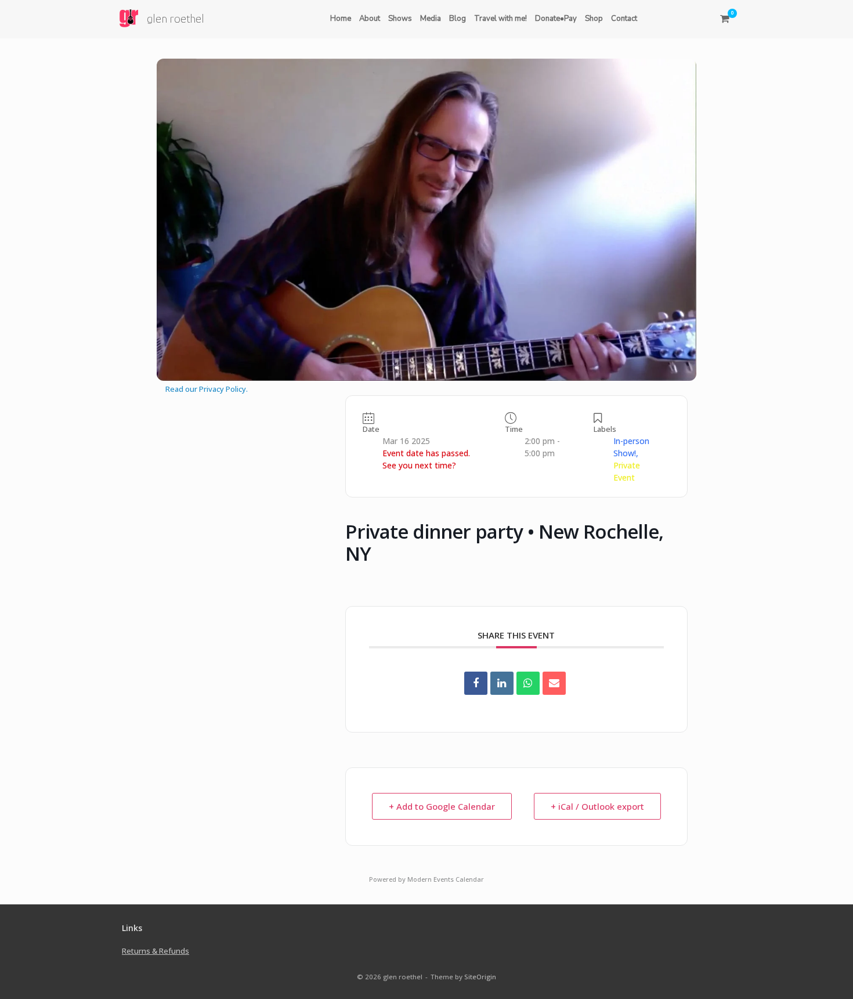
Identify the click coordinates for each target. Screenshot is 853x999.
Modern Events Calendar (445, 879)
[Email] (554, 683)
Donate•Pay (556, 18)
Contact (624, 18)
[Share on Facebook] (475, 683)
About (369, 18)
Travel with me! (500, 18)
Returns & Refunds (155, 951)
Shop (594, 18)
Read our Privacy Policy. (206, 389)
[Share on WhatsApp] (528, 683)
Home (340, 18)
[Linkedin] (502, 683)
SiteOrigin (480, 976)
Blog (457, 18)
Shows (400, 18)
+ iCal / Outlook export (597, 806)
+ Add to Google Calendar (442, 806)
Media (430, 18)
